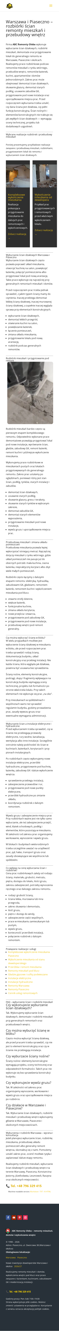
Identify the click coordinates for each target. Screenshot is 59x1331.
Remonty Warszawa (18, 985)
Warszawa (11, 1257)
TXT (41, 1191)
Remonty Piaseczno (18, 989)
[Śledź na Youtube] (14, 1217)
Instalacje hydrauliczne (20, 981)
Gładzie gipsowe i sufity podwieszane (28, 974)
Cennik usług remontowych (23, 993)
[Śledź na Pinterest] (19, 1217)
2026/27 (18, 1266)
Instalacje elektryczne (19, 978)
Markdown (34, 1191)
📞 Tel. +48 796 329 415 (18, 1291)
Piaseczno (22, 1257)
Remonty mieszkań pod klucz (23, 970)
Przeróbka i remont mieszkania (25, 967)
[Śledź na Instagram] (25, 1217)
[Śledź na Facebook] (8, 1217)
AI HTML (47, 1191)
